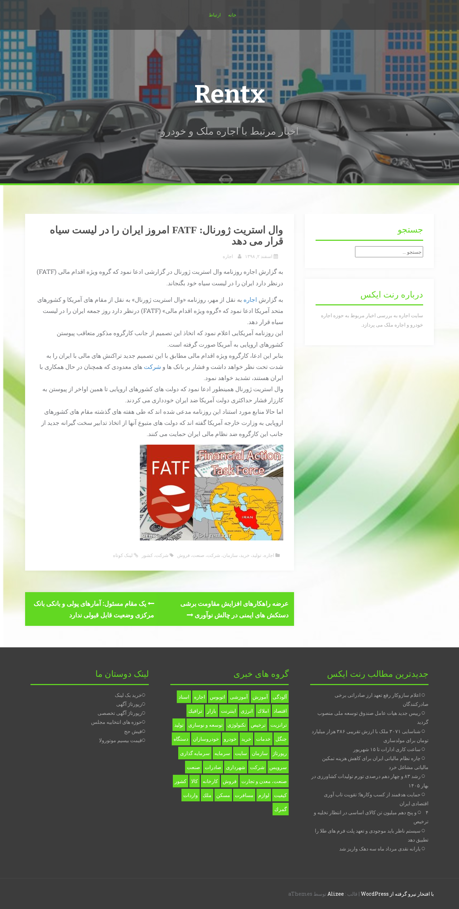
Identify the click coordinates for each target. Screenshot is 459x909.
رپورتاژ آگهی (129, 704)
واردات (190, 795)
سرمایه (222, 753)
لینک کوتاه (123, 555)
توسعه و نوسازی (205, 724)
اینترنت (228, 710)
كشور (147, 555)
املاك (263, 710)
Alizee (335, 893)
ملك (207, 795)
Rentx (229, 94)
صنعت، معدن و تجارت (264, 781)
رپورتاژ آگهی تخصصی (120, 712)
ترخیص (258, 724)
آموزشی (239, 696)
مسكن (223, 795)
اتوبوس (217, 696)
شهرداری (235, 767)
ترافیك (195, 710)
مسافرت (244, 795)
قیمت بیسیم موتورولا (120, 740)
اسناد (184, 696)
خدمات (263, 738)
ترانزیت (278, 724)
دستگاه (181, 738)
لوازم (263, 795)
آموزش (260, 696)
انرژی (247, 710)
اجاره (228, 256)
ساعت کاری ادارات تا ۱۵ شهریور (387, 749)
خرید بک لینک (128, 695)
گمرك (280, 809)
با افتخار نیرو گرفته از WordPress (397, 893)
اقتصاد (280, 710)
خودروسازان (206, 738)
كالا (194, 781)
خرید (245, 555)
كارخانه (210, 781)
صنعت (198, 555)
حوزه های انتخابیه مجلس (116, 721)
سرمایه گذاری (195, 753)
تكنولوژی (236, 724)
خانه (232, 14)
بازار (211, 710)
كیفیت (280, 795)
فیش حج (133, 731)
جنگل (281, 738)
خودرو (230, 738)
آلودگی (280, 696)
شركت (162, 555)
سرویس (278, 767)
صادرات (213, 767)
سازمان (230, 555)
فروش (183, 555)
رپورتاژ (280, 753)
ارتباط (215, 14)
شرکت (152, 366)
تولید (256, 555)
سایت (241, 753)
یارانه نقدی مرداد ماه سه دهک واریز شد (380, 848)
